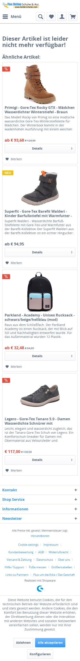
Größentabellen (61, 567)
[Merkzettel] (51, 16)
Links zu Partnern (16, 575)
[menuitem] (12, 16)
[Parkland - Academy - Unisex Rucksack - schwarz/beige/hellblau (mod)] (40, 292)
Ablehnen (23, 642)
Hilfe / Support (14, 567)
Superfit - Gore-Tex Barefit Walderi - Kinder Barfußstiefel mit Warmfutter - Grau (38, 213)
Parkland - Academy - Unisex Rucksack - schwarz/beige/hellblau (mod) (40, 317)
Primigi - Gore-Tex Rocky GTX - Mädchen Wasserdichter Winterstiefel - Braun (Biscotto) (40, 109)
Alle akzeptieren (50, 642)
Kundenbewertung (20, 552)
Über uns (64, 560)
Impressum (50, 545)
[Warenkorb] (72, 16)
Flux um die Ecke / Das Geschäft (54, 575)
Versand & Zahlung (19, 560)
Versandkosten (40, 536)
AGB (41, 552)
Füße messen (37, 567)
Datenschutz (44, 560)
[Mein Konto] (62, 16)
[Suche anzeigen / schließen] (40, 16)
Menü (16, 16)
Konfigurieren (40, 654)
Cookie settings (28, 545)
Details (37, 148)
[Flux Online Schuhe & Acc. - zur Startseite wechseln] (21, 6)
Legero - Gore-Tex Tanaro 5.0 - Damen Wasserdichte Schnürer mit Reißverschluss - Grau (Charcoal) (37, 421)
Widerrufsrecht (58, 552)
